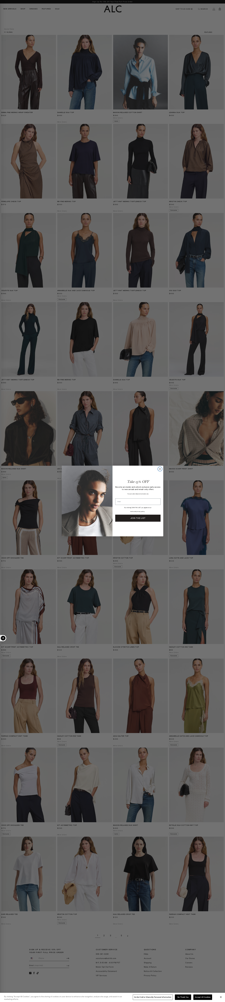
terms (132, 511)
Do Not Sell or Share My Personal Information (152, 997)
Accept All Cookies (203, 997)
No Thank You (183, 997)
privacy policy (140, 511)
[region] (112, 997)
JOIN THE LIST (137, 518)
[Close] (221, 997)
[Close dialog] (160, 469)
